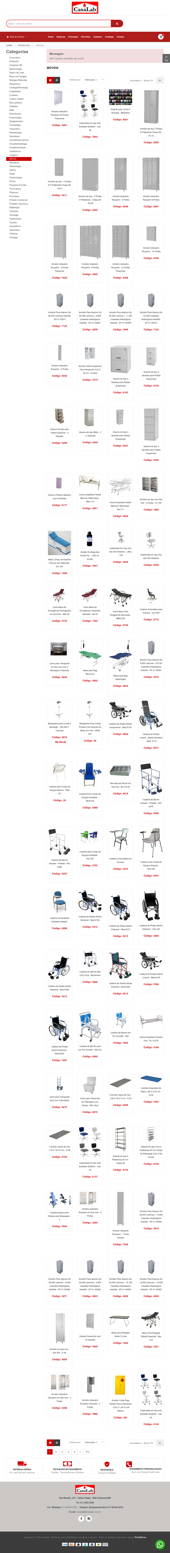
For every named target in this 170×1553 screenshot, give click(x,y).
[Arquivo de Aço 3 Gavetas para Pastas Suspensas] (151, 355)
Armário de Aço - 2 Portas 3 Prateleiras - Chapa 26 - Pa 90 (90, 200)
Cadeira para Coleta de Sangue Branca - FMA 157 (59, 790)
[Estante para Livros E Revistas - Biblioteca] (120, 96)
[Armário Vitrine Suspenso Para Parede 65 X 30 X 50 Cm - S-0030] (90, 352)
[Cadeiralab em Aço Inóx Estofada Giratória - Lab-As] (90, 103)
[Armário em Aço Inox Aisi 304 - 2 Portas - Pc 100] (151, 484)
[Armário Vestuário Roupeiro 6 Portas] (151, 174)
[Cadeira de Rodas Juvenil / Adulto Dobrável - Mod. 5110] (151, 714)
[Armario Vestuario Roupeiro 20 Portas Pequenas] (59, 97)
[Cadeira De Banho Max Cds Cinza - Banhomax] (90, 958)
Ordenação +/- (91, 79)
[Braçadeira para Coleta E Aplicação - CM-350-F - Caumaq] (59, 709)
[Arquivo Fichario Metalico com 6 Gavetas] (59, 482)
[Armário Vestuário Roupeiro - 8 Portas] (90, 241)
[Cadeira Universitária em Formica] (120, 840)
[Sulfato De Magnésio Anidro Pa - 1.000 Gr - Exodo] (90, 539)
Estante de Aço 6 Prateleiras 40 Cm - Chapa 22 (120, 1159)
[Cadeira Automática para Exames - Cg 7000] (151, 596)
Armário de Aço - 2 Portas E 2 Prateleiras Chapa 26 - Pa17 (59, 185)
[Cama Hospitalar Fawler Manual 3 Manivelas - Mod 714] (90, 482)
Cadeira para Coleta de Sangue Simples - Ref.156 (151, 865)
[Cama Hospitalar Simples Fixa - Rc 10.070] (151, 1021)
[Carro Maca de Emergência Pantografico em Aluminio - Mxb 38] (59, 595)
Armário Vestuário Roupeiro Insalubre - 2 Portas (90, 1403)
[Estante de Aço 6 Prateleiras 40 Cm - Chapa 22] (120, 1138)
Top (166, 60)
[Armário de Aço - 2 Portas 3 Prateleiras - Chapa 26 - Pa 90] (90, 174)
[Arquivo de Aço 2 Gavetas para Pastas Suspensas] (120, 359)
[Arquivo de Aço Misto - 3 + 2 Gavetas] (90, 417)
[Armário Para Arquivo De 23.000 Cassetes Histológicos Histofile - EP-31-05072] (151, 299)
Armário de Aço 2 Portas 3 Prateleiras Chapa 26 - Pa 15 (151, 132)
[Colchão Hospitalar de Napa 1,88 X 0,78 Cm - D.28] (151, 1079)
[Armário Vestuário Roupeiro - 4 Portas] (120, 174)
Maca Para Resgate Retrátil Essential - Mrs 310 (151, 1336)
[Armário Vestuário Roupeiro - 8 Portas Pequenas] (59, 241)
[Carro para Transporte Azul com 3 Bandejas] (59, 1083)
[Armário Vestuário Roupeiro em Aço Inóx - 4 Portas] (59, 1381)
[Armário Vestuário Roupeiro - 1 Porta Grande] (120, 1208)
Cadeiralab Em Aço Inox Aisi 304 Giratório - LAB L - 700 (120, 551)
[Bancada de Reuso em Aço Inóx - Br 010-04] (120, 770)
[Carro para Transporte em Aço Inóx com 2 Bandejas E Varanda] (59, 649)
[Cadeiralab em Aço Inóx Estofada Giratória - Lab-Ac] (151, 1389)
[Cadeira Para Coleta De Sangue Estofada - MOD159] (90, 775)
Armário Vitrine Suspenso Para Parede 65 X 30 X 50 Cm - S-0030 (90, 369)
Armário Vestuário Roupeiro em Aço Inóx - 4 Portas (59, 1397)
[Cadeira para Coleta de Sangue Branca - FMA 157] (59, 772)
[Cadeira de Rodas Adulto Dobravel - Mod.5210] (120, 905)
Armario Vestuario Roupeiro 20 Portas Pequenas (59, 115)
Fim (87, 1451)
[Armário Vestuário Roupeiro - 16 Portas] (151, 233)
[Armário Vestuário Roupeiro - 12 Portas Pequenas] (120, 241)
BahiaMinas (140, 1537)
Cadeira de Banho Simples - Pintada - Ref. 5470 (151, 803)
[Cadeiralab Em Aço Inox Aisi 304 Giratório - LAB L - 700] (120, 537)
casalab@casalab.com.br (89, 1511)
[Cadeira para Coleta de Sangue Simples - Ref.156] (151, 842)
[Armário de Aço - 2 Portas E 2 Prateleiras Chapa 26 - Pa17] (59, 166)
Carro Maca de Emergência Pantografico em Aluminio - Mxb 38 (59, 610)
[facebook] (81, 1519)
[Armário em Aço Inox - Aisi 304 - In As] (59, 1327)
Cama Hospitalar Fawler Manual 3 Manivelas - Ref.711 (120, 506)
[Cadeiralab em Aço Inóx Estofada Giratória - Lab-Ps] (90, 1142)
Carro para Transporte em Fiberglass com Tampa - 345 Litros (90, 1102)
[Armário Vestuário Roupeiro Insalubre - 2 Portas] (90, 1384)
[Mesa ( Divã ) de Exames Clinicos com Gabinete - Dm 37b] (59, 542)
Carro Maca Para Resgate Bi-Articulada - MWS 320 (120, 615)
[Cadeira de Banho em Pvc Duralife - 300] (120, 1019)
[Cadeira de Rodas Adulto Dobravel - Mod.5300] (59, 965)
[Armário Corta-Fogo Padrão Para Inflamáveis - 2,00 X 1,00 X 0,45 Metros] (120, 1384)
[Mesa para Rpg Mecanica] (90, 652)
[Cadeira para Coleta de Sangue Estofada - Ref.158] (90, 837)
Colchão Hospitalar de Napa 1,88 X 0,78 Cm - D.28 (151, 1091)
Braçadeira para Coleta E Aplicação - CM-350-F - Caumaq (59, 727)
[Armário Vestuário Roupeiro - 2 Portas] (59, 352)
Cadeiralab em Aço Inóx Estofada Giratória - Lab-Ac (151, 1414)
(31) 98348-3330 (69, 1507)
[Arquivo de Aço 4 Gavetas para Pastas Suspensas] (120, 417)
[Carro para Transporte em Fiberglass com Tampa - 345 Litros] (90, 1084)
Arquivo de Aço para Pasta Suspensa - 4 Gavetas (59, 432)
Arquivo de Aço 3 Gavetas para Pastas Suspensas (151, 375)
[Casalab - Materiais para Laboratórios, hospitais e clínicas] (85, 7)
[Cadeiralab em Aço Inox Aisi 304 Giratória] (151, 540)
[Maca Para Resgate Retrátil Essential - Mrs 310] (151, 1319)
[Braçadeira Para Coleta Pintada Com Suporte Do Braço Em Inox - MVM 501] (90, 709)
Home (9, 45)
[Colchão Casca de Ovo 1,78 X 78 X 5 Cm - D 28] (59, 1134)
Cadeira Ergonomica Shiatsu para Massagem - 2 (59, 1216)
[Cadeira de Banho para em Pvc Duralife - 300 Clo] (90, 1026)
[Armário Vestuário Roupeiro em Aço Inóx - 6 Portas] (90, 1197)
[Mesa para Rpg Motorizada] (120, 655)
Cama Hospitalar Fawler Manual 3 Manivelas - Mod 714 (90, 498)
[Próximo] (80, 1452)
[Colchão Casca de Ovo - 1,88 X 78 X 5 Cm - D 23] (120, 1082)
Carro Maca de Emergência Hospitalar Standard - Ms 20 (90, 610)
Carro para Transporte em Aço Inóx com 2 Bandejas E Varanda (60, 667)
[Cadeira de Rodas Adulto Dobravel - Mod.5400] (120, 964)
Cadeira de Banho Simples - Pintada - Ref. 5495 (59, 863)
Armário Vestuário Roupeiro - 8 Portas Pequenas (59, 267)
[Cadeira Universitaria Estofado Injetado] (59, 901)
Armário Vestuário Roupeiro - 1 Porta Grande (120, 1234)
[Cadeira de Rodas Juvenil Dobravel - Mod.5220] (59, 1026)
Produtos (24, 45)
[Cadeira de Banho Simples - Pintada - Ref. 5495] (59, 841)
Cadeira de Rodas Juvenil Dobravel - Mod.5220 (59, 1050)
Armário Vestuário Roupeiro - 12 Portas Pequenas (120, 267)
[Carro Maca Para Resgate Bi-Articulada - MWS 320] (120, 597)
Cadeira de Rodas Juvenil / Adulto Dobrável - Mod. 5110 (151, 737)
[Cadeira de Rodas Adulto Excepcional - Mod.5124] (120, 709)
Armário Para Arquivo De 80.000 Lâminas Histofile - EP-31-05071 (59, 316)
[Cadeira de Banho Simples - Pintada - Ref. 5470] (151, 778)
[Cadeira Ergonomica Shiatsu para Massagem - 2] (59, 1199)
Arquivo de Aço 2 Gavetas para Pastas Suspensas (120, 382)
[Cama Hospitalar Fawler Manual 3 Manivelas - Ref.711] (120, 486)
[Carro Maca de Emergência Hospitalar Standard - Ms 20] (90, 595)
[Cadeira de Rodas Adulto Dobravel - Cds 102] (151, 905)
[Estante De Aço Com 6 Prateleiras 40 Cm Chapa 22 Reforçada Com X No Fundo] (151, 1134)
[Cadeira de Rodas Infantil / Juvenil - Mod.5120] (151, 960)
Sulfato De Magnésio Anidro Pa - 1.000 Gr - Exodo (90, 555)
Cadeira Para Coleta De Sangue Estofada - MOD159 (90, 797)
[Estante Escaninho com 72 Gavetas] (90, 1321)
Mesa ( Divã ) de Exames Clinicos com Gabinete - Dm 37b (59, 563)
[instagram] (89, 1519)
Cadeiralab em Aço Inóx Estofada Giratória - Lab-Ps (90, 1166)
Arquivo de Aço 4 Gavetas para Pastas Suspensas (120, 435)
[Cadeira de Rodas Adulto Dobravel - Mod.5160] (90, 901)
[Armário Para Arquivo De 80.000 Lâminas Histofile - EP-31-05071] (59, 299)
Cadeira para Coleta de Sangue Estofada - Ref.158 (90, 855)
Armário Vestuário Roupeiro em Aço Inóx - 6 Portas (90, 1212)
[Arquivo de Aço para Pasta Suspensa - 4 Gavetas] (59, 415)
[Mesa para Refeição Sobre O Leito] (120, 1319)
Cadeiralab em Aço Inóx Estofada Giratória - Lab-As (90, 126)
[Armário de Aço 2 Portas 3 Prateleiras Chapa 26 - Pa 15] (151, 106)
